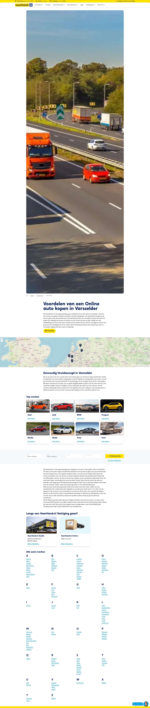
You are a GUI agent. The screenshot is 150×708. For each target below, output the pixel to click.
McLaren (29, 638)
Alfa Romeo (30, 565)
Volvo (53, 687)
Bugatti (53, 568)
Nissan (53, 634)
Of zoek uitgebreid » (114, 460)
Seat (78, 661)
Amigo (28, 572)
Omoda (79, 632)
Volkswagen (55, 685)
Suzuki (79, 674)
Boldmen (54, 565)
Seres (78, 663)
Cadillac (79, 559)
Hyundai (104, 594)
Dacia (104, 559)
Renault (53, 658)
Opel (78, 634)
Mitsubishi (29, 647)
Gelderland (40, 295)
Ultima (28, 685)
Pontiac (104, 636)
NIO (52, 632)
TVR (103, 665)
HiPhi (103, 588)
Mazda (28, 636)
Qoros (28, 658)
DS (103, 572)
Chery (79, 568)
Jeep (53, 608)
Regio (32, 295)
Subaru (79, 672)
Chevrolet (80, 570)
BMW (53, 563)
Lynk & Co (105, 623)
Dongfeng (105, 570)
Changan (80, 565)
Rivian (53, 661)
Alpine (28, 570)
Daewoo (104, 561)
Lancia (104, 610)
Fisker (53, 592)
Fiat (52, 590)
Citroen (79, 576)
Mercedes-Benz (31, 641)
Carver (79, 561)
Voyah (53, 689)
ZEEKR (53, 698)
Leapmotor (105, 614)
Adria (28, 561)
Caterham (80, 563)
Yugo (28, 701)
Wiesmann (80, 683)
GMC (78, 588)
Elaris (28, 588)
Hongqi (104, 592)
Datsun (104, 565)
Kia (78, 608)
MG (27, 643)
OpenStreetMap (140, 366)
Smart (79, 669)
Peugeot (104, 632)
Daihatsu (105, 563)
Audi (27, 576)
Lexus (103, 616)
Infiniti (28, 605)
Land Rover (105, 612)
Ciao (78, 574)
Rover (53, 665)
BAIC (52, 559)
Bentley (53, 561)
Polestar (104, 634)
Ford (52, 594)
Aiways (28, 563)
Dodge (104, 568)
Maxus (28, 634)
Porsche (104, 638)
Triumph (104, 663)
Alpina (28, 568)
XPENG (104, 683)
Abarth (28, 559)
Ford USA (54, 596)
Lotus (103, 619)
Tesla (103, 658)
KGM (78, 605)
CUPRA (79, 579)
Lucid (103, 621)
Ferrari (53, 588)
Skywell (79, 667)
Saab (78, 658)
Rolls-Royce (55, 663)
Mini (27, 645)
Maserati (29, 632)
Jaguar (53, 605)
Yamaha (29, 698)
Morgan (28, 649)
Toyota (104, 661)
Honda (104, 590)
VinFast (53, 683)
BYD (52, 570)
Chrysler (79, 572)
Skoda (79, 665)
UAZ (27, 683)
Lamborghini (106, 608)
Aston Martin (30, 574)
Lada (103, 605)
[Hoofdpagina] (27, 295)
